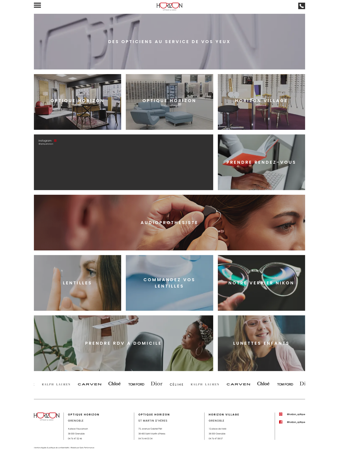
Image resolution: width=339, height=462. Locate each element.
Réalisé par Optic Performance (82, 447)
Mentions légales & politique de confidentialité (51, 447)
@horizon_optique (296, 414)
